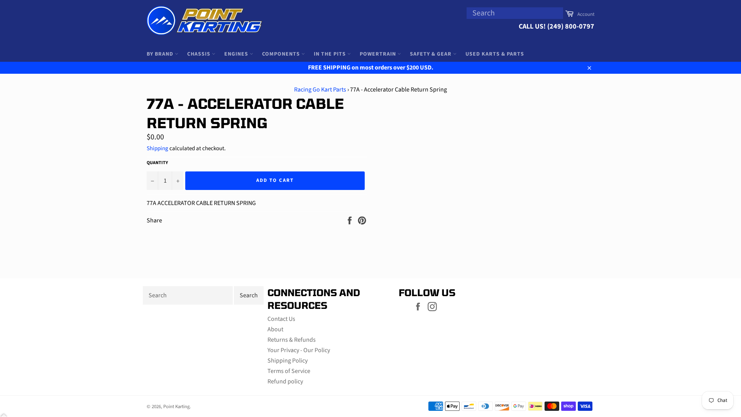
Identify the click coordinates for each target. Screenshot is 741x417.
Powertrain (379, 54)
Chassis (199, 54)
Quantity (157, 163)
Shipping (157, 148)
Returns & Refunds (291, 340)
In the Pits (330, 54)
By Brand (161, 54)
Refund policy (285, 381)
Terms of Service (288, 371)
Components (281, 54)
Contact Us (281, 319)
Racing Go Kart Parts (320, 89)
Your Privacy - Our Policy (298, 350)
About (275, 329)
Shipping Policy (287, 360)
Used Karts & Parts (494, 54)
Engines (237, 54)
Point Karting (176, 406)
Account (585, 14)
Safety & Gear (431, 54)
